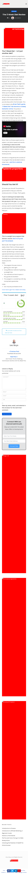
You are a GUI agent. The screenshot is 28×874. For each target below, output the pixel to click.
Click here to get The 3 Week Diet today (13, 289)
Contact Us (3, 872)
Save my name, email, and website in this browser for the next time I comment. (14, 408)
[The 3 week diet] (9, 303)
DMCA (16, 872)
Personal (14, 11)
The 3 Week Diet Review (14, 14)
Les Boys (14, 345)
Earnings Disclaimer (23, 872)
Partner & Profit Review (8, 835)
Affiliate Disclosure (10, 872)
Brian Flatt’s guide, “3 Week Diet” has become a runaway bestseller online (14, 106)
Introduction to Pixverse (9, 828)
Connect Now (14, 446)
